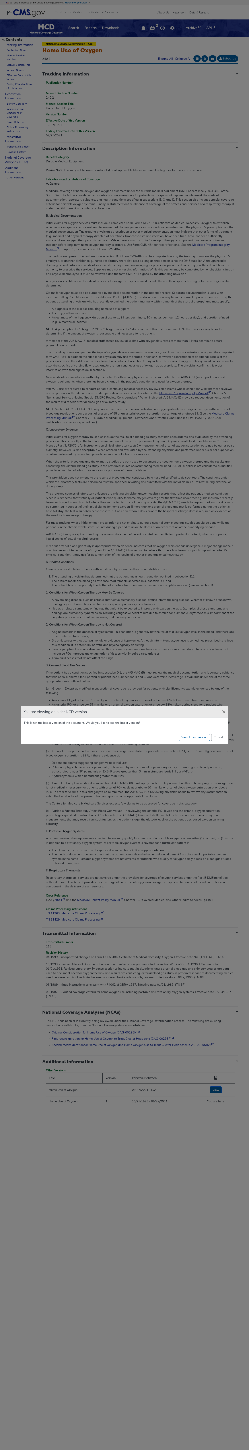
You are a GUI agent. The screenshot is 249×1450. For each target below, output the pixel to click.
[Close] (224, 712)
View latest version (194, 737)
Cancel (218, 737)
